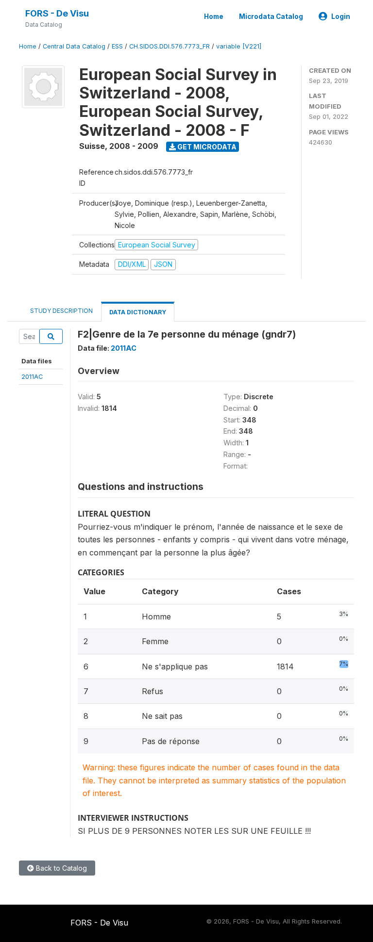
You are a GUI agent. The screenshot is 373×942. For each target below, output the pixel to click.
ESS (117, 46)
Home (213, 16)
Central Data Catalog (74, 46)
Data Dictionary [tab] (137, 312)
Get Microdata (206, 147)
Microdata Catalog (271, 16)
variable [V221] (238, 46)
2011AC (32, 376)
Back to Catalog (60, 868)
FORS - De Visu (57, 13)
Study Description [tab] (61, 310)
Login (340, 16)
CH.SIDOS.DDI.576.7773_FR (169, 46)
